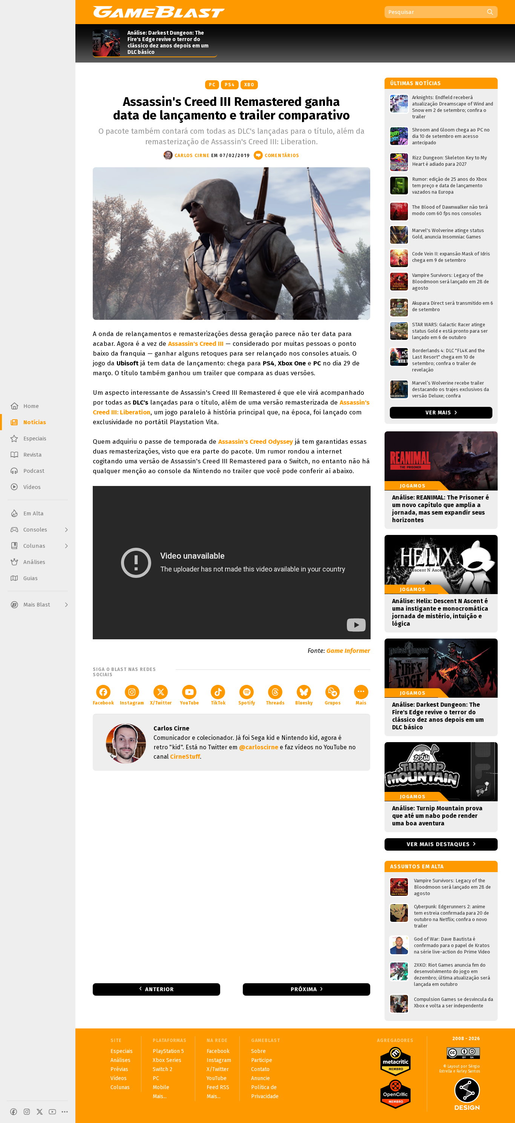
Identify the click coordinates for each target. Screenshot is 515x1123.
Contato (260, 1069)
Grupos (333, 703)
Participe (261, 1060)
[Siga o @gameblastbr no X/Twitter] (39, 1111)
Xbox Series (167, 1060)
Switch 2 (162, 1069)
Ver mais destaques (438, 844)
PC (212, 84)
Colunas (120, 1087)
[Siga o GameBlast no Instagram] (26, 1111)
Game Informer (348, 651)
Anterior (159, 989)
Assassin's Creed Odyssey (255, 442)
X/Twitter (161, 703)
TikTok (218, 703)
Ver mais (439, 412)
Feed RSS (218, 1087)
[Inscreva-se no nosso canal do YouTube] (52, 1111)
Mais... (160, 1096)
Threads (275, 703)
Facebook (103, 703)
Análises (120, 1060)
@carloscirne (258, 747)
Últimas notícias (415, 83)
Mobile (161, 1087)
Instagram (132, 703)
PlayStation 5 (168, 1051)
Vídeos (118, 1078)
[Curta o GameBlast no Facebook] (13, 1111)
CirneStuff (185, 756)
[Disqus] (231, 876)
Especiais (121, 1051)
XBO (249, 84)
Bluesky (304, 703)
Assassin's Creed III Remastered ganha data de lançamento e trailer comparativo (231, 108)
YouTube (189, 703)
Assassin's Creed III (196, 344)
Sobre (258, 1051)
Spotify (246, 703)
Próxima (304, 989)
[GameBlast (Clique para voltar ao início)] (159, 11)
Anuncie (260, 1078)
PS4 (230, 84)
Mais (361, 703)
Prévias (119, 1069)
